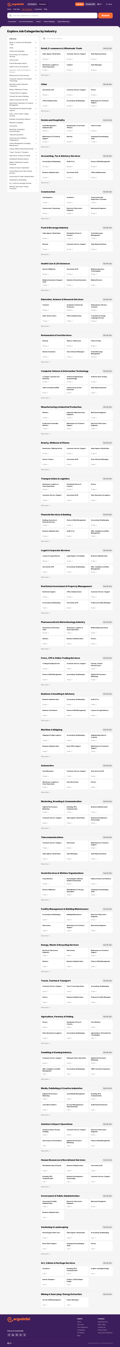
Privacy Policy (102, 1330)
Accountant (12, 21)
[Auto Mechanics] (52, 774)
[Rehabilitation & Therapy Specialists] (76, 892)
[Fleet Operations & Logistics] (101, 498)
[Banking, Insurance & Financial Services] (52, 523)
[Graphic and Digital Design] (101, 1271)
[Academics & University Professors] (76, 307)
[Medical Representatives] (101, 630)
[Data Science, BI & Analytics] (52, 1143)
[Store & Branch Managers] (76, 354)
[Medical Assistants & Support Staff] (52, 283)
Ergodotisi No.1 (103, 1322)
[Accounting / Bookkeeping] (76, 103)
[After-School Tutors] (52, 318)
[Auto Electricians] (76, 785)
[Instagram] (17, 1335)
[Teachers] (52, 307)
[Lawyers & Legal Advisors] (52, 558)
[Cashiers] (76, 67)
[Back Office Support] (76, 749)
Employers (42, 4)
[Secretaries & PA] (52, 92)
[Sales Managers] (101, 67)
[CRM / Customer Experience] (101, 1071)
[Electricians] (76, 845)
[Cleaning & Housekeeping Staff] (101, 139)
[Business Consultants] (52, 713)
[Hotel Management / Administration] (52, 128)
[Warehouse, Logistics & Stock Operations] (52, 67)
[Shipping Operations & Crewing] (101, 738)
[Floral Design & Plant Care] (52, 1235)
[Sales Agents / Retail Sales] (52, 56)
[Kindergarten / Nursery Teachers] (101, 307)
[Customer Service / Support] (76, 56)
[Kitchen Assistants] (52, 354)
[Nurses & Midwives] (52, 272)
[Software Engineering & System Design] (76, 379)
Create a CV (90, 4)
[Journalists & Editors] (52, 1107)
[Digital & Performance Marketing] (101, 677)
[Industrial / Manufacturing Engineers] (76, 415)
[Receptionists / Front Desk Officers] (76, 128)
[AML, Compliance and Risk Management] (101, 534)
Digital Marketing (63, 21)
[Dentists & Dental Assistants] (76, 283)
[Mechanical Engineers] (101, 211)
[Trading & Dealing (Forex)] (52, 666)
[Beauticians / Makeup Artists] (52, 451)
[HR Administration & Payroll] (52, 1168)
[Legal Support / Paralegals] (76, 558)
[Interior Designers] (52, 1282)
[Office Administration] (52, 103)
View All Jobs (107, 48)
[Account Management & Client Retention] (76, 1107)
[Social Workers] (52, 881)
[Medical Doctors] (101, 283)
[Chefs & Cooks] (101, 128)
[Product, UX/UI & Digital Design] (76, 1282)
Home (9, 9)
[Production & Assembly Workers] (52, 426)
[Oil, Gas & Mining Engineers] (52, 1302)
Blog (45, 9)
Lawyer (38, 21)
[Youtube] (20, 1335)
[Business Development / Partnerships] (101, 820)
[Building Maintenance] (76, 917)
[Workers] (52, 415)
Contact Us (101, 1327)
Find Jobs (16, 9)
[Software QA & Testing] (101, 379)
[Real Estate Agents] (52, 594)
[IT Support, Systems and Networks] (52, 379)
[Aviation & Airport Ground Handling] (52, 1132)
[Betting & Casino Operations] (76, 1060)
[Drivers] (101, 92)
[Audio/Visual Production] (101, 1107)
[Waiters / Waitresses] (76, 343)
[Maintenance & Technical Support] (101, 103)
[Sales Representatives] (101, 56)
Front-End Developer (26, 21)
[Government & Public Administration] (52, 1204)
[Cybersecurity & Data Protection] (76, 390)
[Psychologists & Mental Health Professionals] (76, 881)
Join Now (79, 4)
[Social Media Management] (76, 1096)
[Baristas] (76, 139)
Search (105, 15)
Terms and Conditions (105, 1333)
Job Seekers (32, 4)
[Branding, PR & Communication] (76, 809)
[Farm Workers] (101, 1025)
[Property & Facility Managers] (101, 605)
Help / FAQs (102, 1324)
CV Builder (80, 1333)
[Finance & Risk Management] (101, 164)
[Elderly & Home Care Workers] (101, 881)
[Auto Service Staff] (101, 774)
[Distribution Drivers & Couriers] (76, 236)
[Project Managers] (76, 1302)
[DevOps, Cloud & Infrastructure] (101, 666)
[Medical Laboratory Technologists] (101, 272)
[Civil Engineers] (52, 200)
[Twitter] (24, 1335)
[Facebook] (9, 1335)
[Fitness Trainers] (52, 462)
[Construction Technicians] (52, 211)
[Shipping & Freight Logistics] (52, 738)
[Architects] (76, 200)
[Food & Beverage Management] (101, 236)
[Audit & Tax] (76, 164)
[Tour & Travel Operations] (76, 989)
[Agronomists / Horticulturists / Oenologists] (101, 1036)
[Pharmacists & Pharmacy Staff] (52, 630)
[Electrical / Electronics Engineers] (76, 211)
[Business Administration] (52, 175)
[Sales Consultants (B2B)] (52, 390)
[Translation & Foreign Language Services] (101, 318)
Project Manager (49, 21)
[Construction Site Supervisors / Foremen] (101, 200)
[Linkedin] (13, 1335)
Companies (38, 9)
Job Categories (27, 9)
